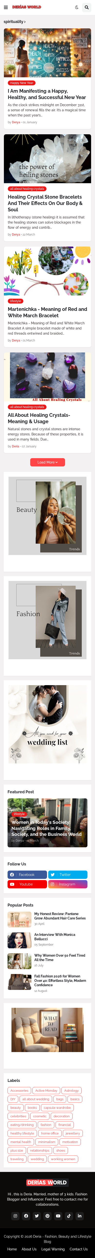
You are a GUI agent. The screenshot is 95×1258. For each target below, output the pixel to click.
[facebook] (26, 1216)
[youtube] (58, 1216)
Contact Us (79, 1249)
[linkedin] (80, 1216)
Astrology (71, 1090)
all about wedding (35, 1099)
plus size (16, 1150)
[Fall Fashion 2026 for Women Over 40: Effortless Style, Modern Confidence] (19, 982)
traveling (17, 1159)
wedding (37, 1159)
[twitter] (37, 1216)
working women (63, 1159)
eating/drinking (22, 1125)
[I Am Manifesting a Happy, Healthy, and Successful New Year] (47, 52)
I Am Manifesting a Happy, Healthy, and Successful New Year (47, 94)
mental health (20, 1142)
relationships (39, 1150)
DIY (12, 1099)
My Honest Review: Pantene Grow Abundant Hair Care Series (60, 916)
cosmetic (40, 1116)
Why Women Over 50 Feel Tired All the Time (59, 957)
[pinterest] (47, 1216)
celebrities (18, 1116)
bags (59, 1099)
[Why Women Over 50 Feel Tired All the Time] (19, 961)
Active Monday (46, 1090)
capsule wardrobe (57, 1108)
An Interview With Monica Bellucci (54, 937)
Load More (46, 462)
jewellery (73, 1133)
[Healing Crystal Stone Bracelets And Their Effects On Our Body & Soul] (47, 158)
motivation (70, 1142)
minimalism (46, 1142)
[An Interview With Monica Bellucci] (19, 940)
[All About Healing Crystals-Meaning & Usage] (47, 376)
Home (12, 1249)
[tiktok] (69, 1216)
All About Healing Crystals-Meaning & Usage (39, 418)
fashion (46, 1125)
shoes (60, 1150)
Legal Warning (53, 1249)
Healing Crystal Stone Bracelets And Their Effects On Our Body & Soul (45, 203)
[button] (6, 7)
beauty (15, 1108)
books (32, 1108)
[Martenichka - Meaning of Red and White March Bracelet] (47, 271)
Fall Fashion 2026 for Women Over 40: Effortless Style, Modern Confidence (60, 980)
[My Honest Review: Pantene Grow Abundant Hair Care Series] (19, 920)
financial (64, 1125)
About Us (29, 1249)
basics (74, 1099)
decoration (62, 1116)
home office (50, 1133)
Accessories (19, 1090)
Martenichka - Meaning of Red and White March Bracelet (47, 312)
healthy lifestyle (22, 1133)
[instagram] (15, 1216)
